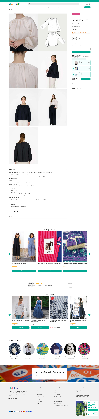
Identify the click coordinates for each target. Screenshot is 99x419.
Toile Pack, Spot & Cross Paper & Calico (82, 68)
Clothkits (10, 7)
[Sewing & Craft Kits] (15, 349)
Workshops (68, 7)
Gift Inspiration (75, 7)
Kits (15, 7)
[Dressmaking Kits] (56, 349)
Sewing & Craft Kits (14, 356)
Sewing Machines (59, 7)
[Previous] (10, 254)
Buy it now (81, 52)
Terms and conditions (82, 415)
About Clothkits (57, 394)
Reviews (55, 399)
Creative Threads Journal (59, 408)
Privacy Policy (88, 415)
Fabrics (20, 7)
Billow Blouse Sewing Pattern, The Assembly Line (82, 62)
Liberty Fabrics (28, 7)
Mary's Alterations (57, 403)
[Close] (97, 402)
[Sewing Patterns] (28, 349)
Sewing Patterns (36, 7)
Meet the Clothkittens (58, 396)
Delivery (72, 415)
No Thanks (93, 413)
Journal (10, 9)
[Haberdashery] (84, 349)
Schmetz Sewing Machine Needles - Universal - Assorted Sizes (82, 74)
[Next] (89, 254)
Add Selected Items (86, 79)
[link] (49, 285)
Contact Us (56, 392)
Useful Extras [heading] (49, 294)
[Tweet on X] (76, 88)
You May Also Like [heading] (49, 230)
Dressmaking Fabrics (42, 356)
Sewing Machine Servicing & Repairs (61, 405)
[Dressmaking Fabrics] (42, 349)
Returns (76, 415)
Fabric (38, 392)
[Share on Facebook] (78, 88)
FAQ (55, 390)
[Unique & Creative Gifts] (70, 349)
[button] (90, 4)
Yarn (52, 7)
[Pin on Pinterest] (80, 88)
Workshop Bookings (58, 401)
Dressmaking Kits (56, 356)
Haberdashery (46, 7)
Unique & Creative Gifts (70, 356)
